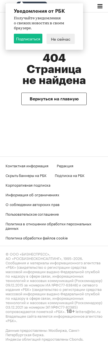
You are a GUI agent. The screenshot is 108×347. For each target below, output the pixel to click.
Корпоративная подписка (28, 184)
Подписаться (28, 38)
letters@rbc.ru (88, 311)
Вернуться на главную (54, 99)
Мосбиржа (57, 330)
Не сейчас (60, 39)
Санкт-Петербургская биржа (43, 332)
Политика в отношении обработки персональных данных (48, 226)
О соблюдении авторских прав (33, 204)
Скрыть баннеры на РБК (26, 175)
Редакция (65, 165)
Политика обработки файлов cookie (37, 237)
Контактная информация (27, 165)
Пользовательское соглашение (32, 213)
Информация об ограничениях (32, 194)
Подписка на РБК (69, 175)
